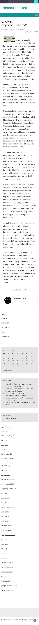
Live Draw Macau (7, 459)
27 (13, 365)
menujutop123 (20, 298)
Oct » (10, 370)
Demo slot (5, 323)
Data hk (4, 318)
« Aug (5, 370)
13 (13, 361)
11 (3, 361)
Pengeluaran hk (6, 454)
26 (8, 365)
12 (8, 361)
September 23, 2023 (8, 29)
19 (8, 363)
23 (27, 363)
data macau (5, 512)
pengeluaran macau (8, 590)
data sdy (4, 332)
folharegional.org (14, 8)
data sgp (4, 431)
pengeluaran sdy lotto (9, 586)
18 (4, 363)
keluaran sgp (5, 465)
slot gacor (4, 445)
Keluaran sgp (5, 327)
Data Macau (5, 337)
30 (27, 365)
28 (18, 365)
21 (18, 363)
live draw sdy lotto (7, 581)
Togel (3, 449)
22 (22, 363)
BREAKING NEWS (20, 29)
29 (22, 365)
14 (18, 361)
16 (27, 361)
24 (32, 363)
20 (13, 363)
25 (4, 365)
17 (32, 361)
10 (32, 358)
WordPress (14, 619)
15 (22, 361)
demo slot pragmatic (8, 435)
